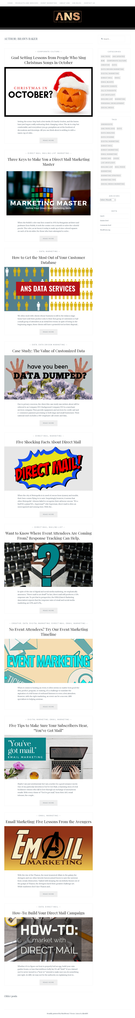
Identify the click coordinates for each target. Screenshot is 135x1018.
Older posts (10, 996)
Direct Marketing (109, 150)
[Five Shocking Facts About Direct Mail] (48, 490)
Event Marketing (49, 3)
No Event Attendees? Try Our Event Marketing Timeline (48, 632)
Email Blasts (107, 82)
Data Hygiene (107, 137)
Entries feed (104, 221)
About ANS (65, 3)
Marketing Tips (108, 179)
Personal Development (112, 103)
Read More (50, 141)
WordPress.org (105, 230)
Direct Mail (34, 153)
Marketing (63, 153)
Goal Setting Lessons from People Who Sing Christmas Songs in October (48, 60)
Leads (116, 158)
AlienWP (85, 1014)
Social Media (107, 107)
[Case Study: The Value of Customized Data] (48, 399)
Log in (102, 216)
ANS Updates (119, 56)
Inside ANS (106, 158)
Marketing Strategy (111, 175)
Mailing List (49, 153)
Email (69, 623)
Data (42, 251)
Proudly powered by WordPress (58, 1014)
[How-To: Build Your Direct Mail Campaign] (48, 961)
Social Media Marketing (113, 184)
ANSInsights (107, 124)
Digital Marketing (39, 623)
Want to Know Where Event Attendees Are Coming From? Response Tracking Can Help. (48, 535)
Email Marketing (109, 154)
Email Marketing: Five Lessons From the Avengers (48, 821)
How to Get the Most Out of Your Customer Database (48, 260)
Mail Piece (120, 167)
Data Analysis (108, 133)
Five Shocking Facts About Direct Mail (48, 441)
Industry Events (109, 86)
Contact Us (89, 3)
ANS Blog (76, 3)
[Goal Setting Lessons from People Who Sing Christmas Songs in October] (48, 116)
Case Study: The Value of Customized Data (48, 350)
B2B (103, 60)
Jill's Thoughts (108, 90)
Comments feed (105, 225)
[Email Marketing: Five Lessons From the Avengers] (48, 870)
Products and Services (26, 3)
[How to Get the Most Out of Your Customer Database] (48, 310)
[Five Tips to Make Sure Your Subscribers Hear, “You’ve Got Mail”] (48, 778)
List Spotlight (108, 95)
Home (10, 3)
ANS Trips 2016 (108, 128)
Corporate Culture (48, 52)
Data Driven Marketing (51, 345)
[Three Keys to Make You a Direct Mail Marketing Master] (48, 217)
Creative (17, 623)
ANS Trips (105, 56)
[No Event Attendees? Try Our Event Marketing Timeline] (48, 682)
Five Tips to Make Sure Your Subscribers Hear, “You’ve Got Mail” (48, 728)
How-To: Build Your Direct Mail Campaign (48, 912)
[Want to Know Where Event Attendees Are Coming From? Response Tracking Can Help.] (48, 586)
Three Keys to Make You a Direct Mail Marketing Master (48, 162)
